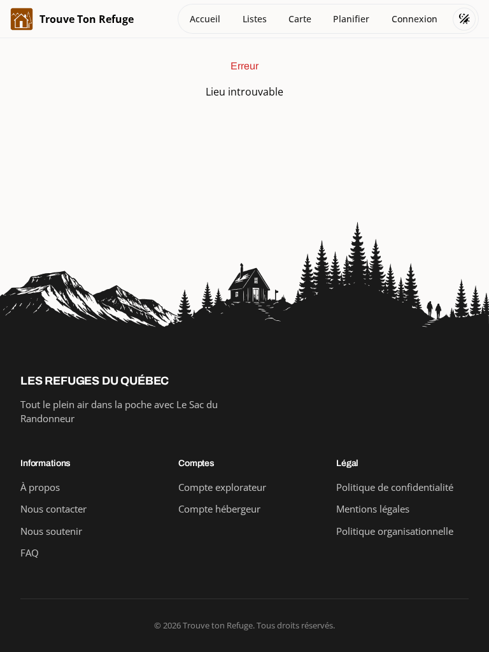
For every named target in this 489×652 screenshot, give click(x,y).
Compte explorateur (222, 487)
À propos (40, 487)
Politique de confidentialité (394, 487)
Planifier (351, 19)
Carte (299, 19)
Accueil (205, 19)
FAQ (29, 552)
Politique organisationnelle (394, 531)
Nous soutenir (51, 531)
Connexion (414, 19)
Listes (255, 19)
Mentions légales (372, 508)
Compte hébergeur (219, 508)
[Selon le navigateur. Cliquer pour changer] (464, 19)
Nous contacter (53, 508)
